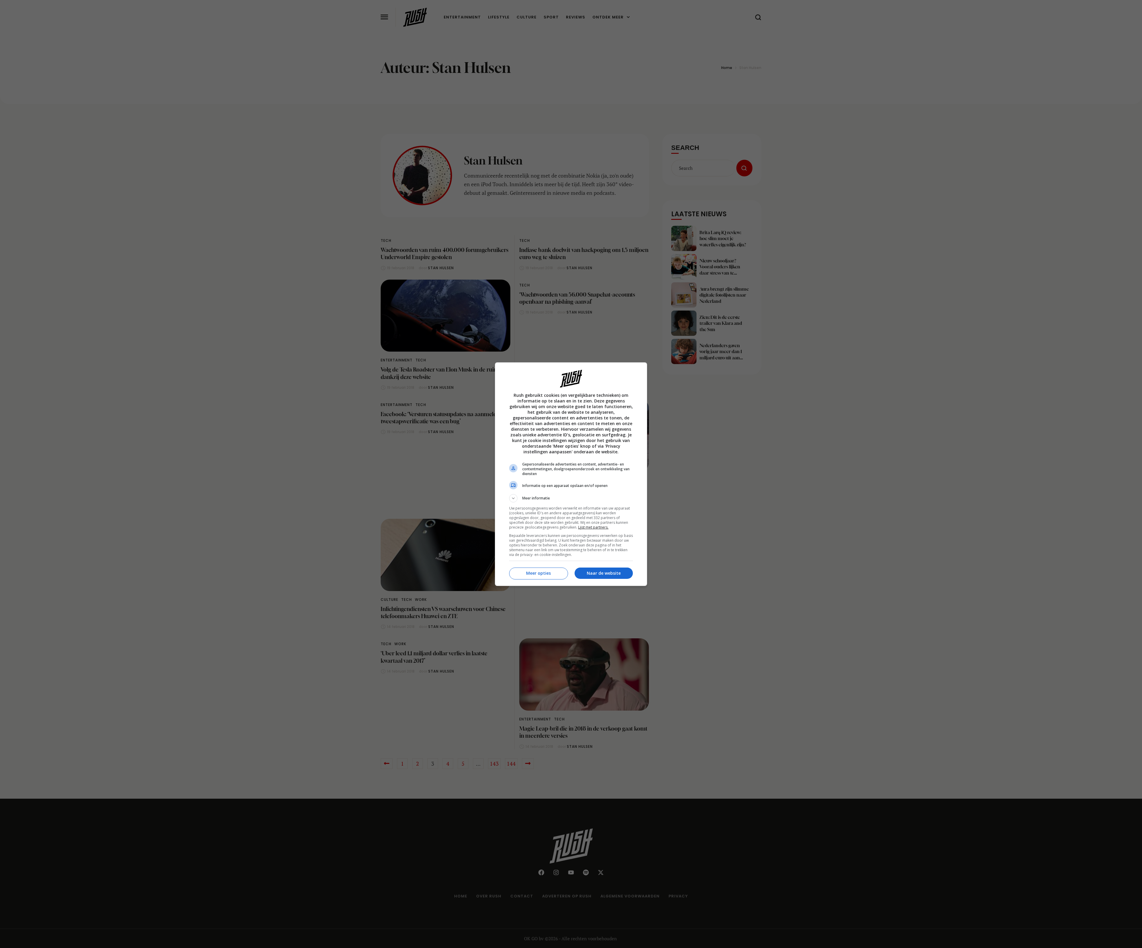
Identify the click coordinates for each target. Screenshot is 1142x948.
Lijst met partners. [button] (593, 527)
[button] (571, 498)
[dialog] (571, 474)
